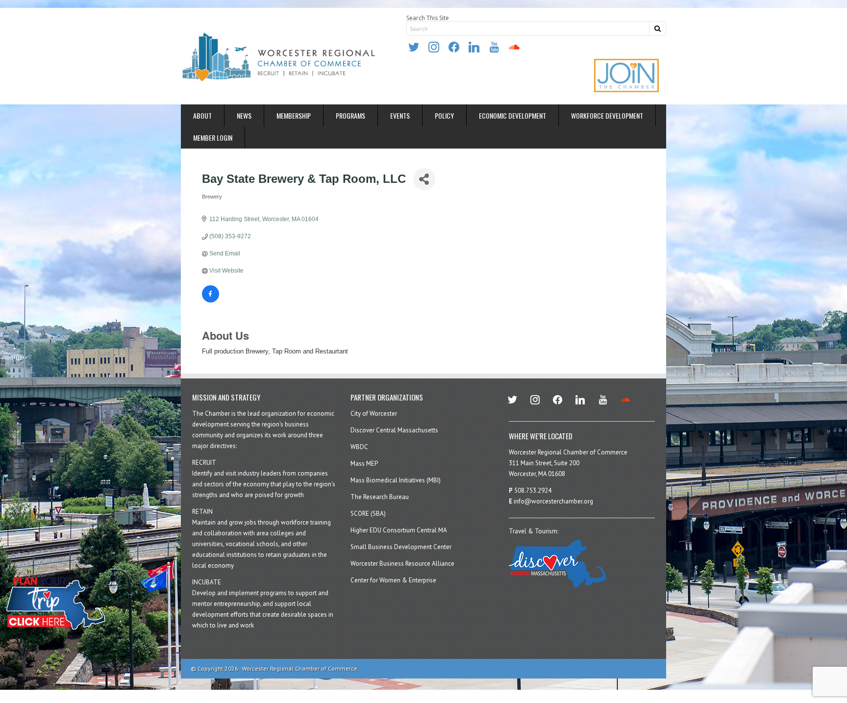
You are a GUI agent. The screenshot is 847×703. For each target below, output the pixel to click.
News (244, 115)
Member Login (212, 137)
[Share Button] (424, 179)
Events (400, 115)
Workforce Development (607, 115)
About (202, 115)
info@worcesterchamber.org (553, 501)
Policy (444, 115)
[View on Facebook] (210, 300)
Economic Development (512, 115)
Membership (293, 115)
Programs (350, 115)
